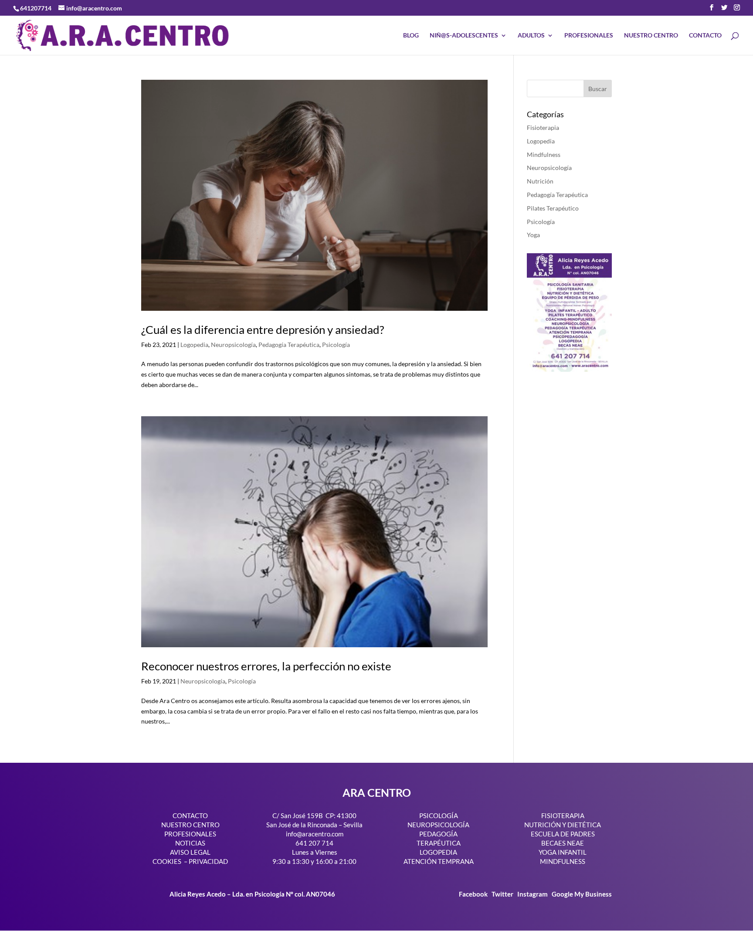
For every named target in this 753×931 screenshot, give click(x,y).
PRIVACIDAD (208, 861)
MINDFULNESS (562, 861)
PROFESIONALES (588, 35)
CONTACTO (705, 35)
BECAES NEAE (562, 843)
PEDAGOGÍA (438, 834)
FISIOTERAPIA (562, 815)
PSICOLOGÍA (438, 815)
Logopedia (194, 344)
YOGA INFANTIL (563, 852)
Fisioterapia (543, 127)
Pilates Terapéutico (553, 208)
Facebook (474, 894)
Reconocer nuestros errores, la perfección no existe (266, 666)
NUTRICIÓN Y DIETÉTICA (562, 825)
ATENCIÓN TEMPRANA (439, 861)
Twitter (503, 894)
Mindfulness (543, 154)
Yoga (533, 234)
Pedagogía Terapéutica (288, 344)
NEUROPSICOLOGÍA (438, 825)
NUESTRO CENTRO (651, 35)
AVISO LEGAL (190, 852)
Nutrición (540, 181)
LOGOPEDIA (438, 852)
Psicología (336, 344)
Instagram (532, 894)
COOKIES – (170, 861)
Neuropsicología (233, 344)
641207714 (35, 8)
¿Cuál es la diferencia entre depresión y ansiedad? (262, 329)
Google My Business (582, 894)
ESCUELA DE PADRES (563, 834)
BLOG (411, 35)
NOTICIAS (190, 843)
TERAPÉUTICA (439, 843)
